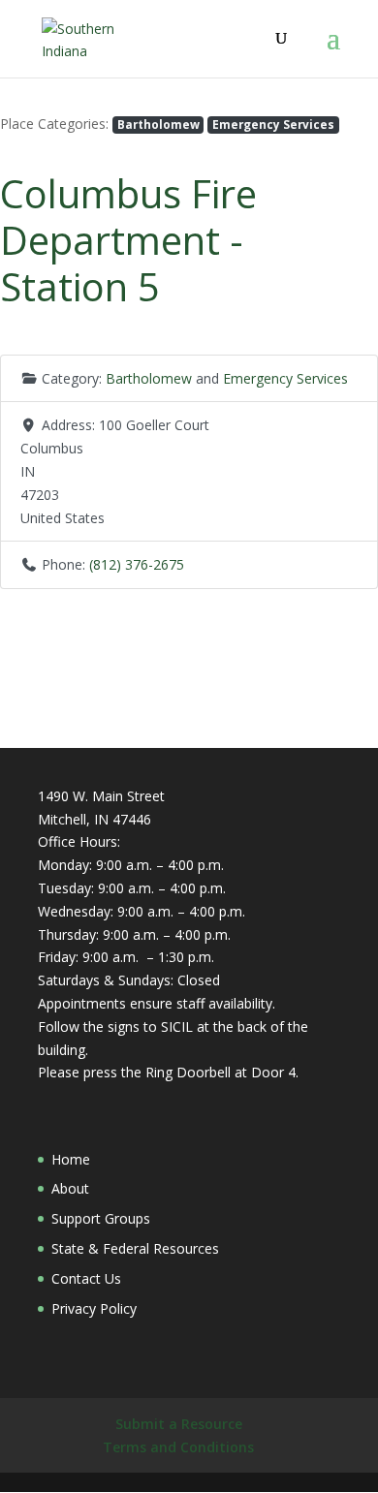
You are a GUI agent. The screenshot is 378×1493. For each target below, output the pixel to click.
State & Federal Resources (135, 1248)
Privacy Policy (94, 1308)
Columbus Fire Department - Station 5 (128, 240)
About (70, 1188)
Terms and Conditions (178, 1447)
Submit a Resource (178, 1424)
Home (70, 1159)
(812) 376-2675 (136, 564)
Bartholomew (158, 124)
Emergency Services (273, 124)
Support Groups (100, 1218)
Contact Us (86, 1278)
